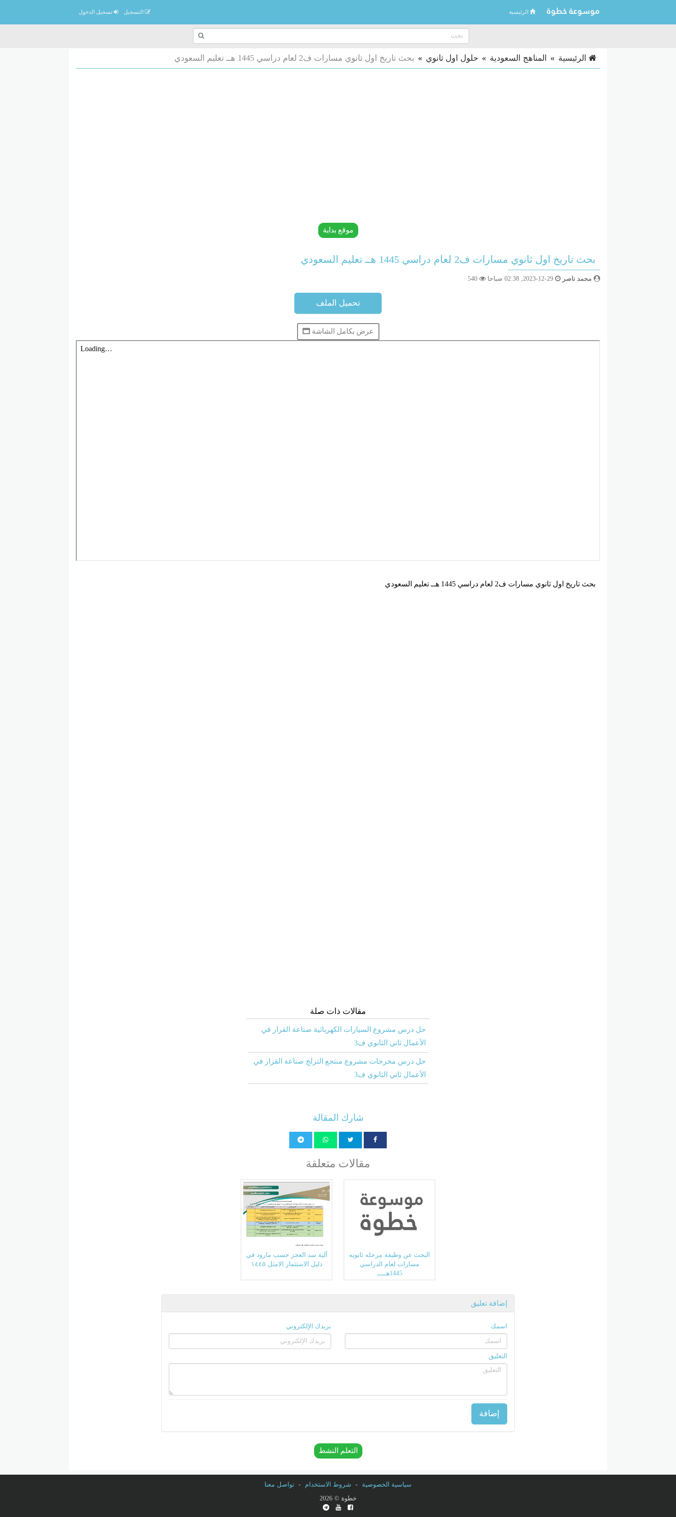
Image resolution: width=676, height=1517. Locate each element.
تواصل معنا (279, 1484)
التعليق (498, 1356)
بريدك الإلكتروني (308, 1326)
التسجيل (134, 12)
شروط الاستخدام (328, 1484)
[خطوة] (572, 11)
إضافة (489, 1413)
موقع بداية (338, 230)
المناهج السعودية (518, 58)
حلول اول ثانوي (452, 58)
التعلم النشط (338, 1450)
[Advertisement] (324, 144)
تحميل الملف (338, 302)
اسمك (499, 1326)
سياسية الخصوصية (387, 1484)
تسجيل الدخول (96, 12)
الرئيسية (519, 12)
